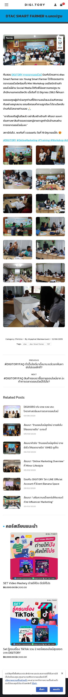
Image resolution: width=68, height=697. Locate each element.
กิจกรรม (9, 38)
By (37, 339)
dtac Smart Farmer (37, 344)
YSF (48, 344)
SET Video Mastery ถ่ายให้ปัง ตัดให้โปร (26, 583)
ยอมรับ (56, 689)
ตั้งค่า (34, 683)
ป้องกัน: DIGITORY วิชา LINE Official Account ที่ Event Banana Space (43, 481)
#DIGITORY (9, 140)
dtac (25, 344)
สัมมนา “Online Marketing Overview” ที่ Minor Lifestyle (44, 463)
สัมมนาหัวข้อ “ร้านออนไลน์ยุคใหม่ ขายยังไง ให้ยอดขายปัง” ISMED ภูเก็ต (43, 445)
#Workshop (57, 140)
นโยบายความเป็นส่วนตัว (16, 680)
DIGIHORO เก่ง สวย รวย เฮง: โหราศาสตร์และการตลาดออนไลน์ (41, 409)
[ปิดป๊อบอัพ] (62, 673)
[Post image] (12, 411)
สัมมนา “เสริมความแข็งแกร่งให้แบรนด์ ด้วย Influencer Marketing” (43, 500)
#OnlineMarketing (27, 140)
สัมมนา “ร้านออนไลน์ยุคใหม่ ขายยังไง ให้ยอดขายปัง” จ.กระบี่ (43, 427)
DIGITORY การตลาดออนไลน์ (27, 74)
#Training (44, 140)
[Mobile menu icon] (6, 5)
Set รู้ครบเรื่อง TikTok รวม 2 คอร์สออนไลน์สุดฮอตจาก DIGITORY (32, 651)
